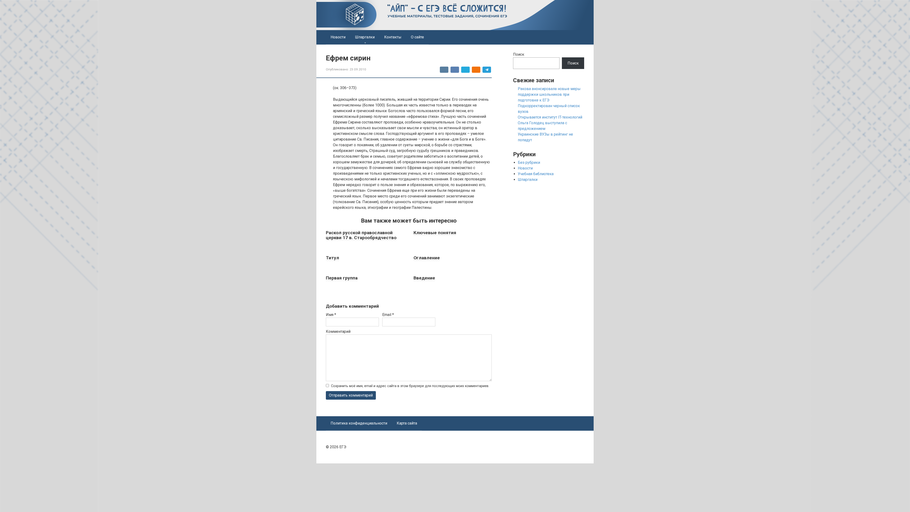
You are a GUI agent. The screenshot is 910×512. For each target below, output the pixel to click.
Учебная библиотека (536, 174)
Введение (424, 278)
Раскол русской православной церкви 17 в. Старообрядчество (361, 235)
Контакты (392, 37)
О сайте (417, 37)
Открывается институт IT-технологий (550, 117)
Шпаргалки (365, 37)
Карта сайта (407, 423)
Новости (338, 37)
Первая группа (342, 278)
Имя (331, 314)
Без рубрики (529, 162)
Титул (332, 258)
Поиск (518, 54)
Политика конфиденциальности (359, 423)
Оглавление (427, 258)
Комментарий (338, 331)
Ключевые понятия (435, 232)
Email (388, 314)
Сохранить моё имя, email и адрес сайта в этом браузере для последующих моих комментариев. (410, 386)
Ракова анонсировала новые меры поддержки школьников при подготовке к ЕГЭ (549, 94)
